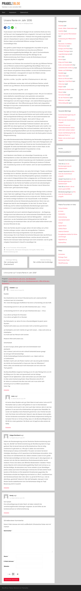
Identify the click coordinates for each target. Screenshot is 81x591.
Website (6, 566)
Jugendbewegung (63, 54)
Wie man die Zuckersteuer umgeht (66, 174)
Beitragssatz (25, 249)
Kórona (60, 59)
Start (3, 12)
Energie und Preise (63, 48)
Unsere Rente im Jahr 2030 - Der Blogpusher (22, 279)
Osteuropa (61, 84)
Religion (60, 86)
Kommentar (8, 530)
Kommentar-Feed (63, 260)
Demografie (32, 249)
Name (6, 556)
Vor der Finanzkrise (11, 247)
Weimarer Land (62, 100)
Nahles (38, 249)
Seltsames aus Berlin (64, 89)
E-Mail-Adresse (9, 561)
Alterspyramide (10, 249)
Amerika (60, 25)
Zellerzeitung (62, 217)
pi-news (60, 211)
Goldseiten (61, 214)
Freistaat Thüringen (64, 51)
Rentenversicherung (9, 252)
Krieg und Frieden (63, 62)
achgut (60, 223)
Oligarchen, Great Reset (65, 81)
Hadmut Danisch (63, 231)
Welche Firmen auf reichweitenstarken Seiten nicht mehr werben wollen (66, 127)
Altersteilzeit (18, 249)
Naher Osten (62, 76)
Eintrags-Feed (62, 257)
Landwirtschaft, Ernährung (66, 67)
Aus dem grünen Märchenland (67, 34)
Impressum (12, 12)
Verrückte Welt (62, 95)
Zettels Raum (62, 228)
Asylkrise (61, 31)
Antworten (6, 390)
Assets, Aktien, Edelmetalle (66, 28)
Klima (60, 57)
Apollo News (62, 225)
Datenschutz (24, 12)
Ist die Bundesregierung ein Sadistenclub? (65, 166)
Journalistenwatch (64, 220)
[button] (5, 27)
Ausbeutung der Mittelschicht (67, 38)
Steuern (60, 92)
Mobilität (60, 73)
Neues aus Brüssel (63, 78)
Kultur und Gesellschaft (65, 65)
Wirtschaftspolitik (21, 247)
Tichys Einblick (62, 208)
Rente (42, 249)
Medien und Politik (63, 70)
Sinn (17, 252)
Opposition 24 (62, 239)
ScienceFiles (62, 242)
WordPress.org (63, 263)
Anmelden (61, 254)
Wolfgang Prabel (28, 23)
